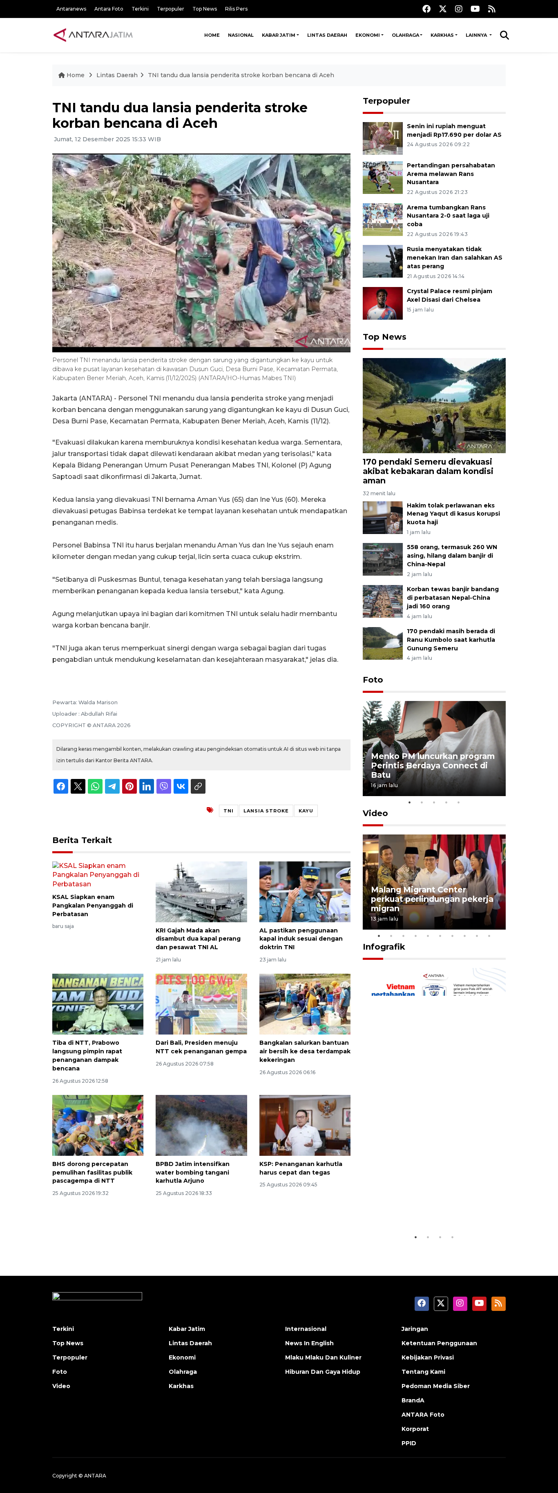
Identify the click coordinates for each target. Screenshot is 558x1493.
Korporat (415, 1429)
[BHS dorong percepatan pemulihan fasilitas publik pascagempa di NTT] (97, 1125)
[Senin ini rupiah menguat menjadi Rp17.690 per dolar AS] (383, 138)
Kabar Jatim (278, 35)
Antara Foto (108, 9)
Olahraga (405, 35)
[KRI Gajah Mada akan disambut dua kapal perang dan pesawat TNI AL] (201, 891)
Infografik (384, 947)
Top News (204, 9)
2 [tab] (422, 802)
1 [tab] (410, 802)
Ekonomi (367, 35)
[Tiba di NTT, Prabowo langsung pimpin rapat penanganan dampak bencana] (97, 1004)
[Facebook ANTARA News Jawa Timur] (426, 9)
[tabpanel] (434, 748)
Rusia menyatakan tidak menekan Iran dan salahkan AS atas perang (454, 257)
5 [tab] (459, 802)
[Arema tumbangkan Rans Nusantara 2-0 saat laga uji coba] (383, 219)
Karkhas (442, 35)
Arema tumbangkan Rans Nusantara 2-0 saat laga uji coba (448, 216)
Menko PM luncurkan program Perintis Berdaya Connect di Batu (433, 765)
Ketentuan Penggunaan (439, 1343)
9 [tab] (477, 936)
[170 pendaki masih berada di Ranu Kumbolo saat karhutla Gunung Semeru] (383, 643)
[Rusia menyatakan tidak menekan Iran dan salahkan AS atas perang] (383, 261)
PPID (409, 1443)
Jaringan (415, 1329)
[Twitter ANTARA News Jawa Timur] (443, 9)
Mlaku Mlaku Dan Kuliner (323, 1357)
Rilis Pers (236, 9)
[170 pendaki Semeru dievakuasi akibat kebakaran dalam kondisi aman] (434, 405)
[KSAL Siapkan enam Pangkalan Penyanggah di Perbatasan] (97, 875)
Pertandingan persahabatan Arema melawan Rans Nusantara (451, 174)
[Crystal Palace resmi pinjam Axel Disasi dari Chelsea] (383, 303)
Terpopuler (170, 9)
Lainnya (477, 35)
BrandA (413, 1400)
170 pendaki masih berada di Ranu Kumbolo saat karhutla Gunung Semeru (451, 639)
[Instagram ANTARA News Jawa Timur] (458, 9)
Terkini (140, 9)
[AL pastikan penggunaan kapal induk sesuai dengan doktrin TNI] (304, 891)
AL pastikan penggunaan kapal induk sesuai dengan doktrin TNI (301, 939)
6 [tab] (440, 936)
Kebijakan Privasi (428, 1357)
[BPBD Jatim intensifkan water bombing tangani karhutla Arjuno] (201, 1125)
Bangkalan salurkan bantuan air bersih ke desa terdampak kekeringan (304, 1051)
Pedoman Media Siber (436, 1386)
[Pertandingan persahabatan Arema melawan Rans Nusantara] (383, 177)
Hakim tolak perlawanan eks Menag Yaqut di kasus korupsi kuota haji (453, 514)
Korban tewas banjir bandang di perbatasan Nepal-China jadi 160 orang (453, 597)
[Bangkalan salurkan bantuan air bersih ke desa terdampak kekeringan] (304, 1004)
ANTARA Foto (423, 1414)
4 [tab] (446, 802)
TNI (228, 811)
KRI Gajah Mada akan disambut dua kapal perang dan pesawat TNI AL (198, 939)
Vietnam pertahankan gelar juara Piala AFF (427, 1204)
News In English (309, 1343)
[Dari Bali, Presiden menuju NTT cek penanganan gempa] (201, 1004)
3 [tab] (434, 802)
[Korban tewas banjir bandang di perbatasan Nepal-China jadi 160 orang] (383, 601)
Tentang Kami (423, 1371)
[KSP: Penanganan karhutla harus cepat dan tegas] (304, 1125)
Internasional (305, 1329)
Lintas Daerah (327, 35)
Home (212, 35)
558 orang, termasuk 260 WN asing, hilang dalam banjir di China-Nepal (452, 555)
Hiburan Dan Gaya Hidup (322, 1371)
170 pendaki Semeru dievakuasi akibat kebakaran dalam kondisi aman (428, 471)
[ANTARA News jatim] (93, 35)
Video (375, 813)
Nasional (241, 35)
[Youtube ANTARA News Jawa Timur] (475, 9)
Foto (373, 680)
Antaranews (71, 9)
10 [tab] (489, 936)
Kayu (306, 811)
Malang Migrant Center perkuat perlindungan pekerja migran (432, 899)
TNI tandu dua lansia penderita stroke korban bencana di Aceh (241, 75)
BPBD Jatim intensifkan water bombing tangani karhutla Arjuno (193, 1172)
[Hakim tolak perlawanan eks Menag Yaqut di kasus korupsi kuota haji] (383, 517)
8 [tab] (465, 936)
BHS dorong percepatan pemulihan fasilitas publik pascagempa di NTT (92, 1172)
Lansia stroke (266, 811)
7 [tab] (453, 936)
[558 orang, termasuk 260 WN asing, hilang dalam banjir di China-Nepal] (383, 559)
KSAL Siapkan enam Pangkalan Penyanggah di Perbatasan (92, 905)
